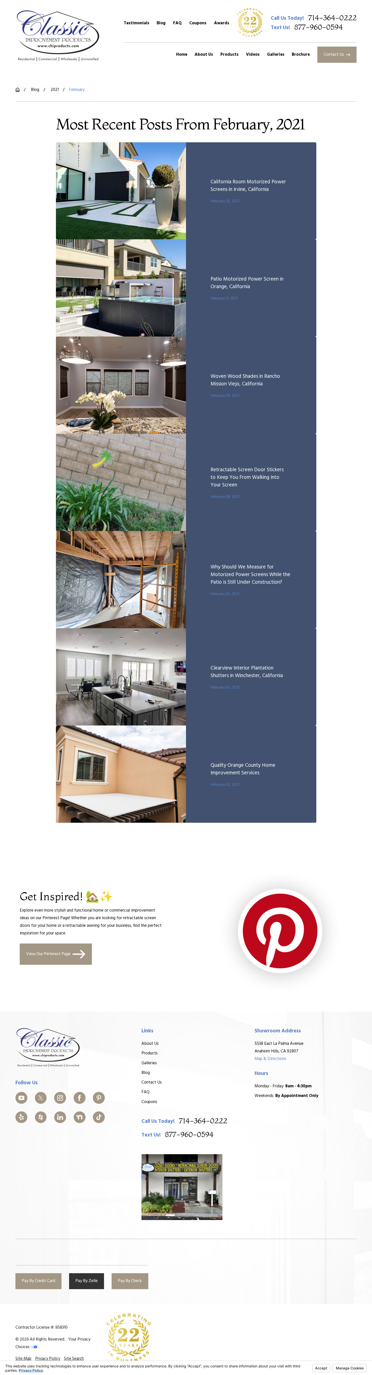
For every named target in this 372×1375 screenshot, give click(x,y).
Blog (161, 23)
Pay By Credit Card (38, 1281)
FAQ (177, 23)
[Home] (58, 35)
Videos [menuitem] (253, 54)
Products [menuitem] (229, 54)
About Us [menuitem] (204, 54)
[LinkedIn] (60, 1117)
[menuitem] (23, 1359)
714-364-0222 (332, 18)
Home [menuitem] (181, 54)
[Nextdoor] (80, 1117)
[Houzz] (41, 1117)
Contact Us (334, 54)
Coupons (197, 23)
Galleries (149, 1063)
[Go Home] (17, 90)
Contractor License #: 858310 (41, 1327)
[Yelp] (21, 1117)
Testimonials (136, 23)
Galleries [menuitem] (275, 54)
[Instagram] (60, 1098)
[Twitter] (41, 1098)
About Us (150, 1043)
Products (149, 1053)
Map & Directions (270, 1058)
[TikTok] (99, 1117)
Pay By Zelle (86, 1281)
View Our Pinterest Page (48, 954)
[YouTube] (21, 1098)
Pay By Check (130, 1281)
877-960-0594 (318, 27)
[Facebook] (80, 1098)
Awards (221, 23)
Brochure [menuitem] (301, 54)
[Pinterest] (99, 1098)
